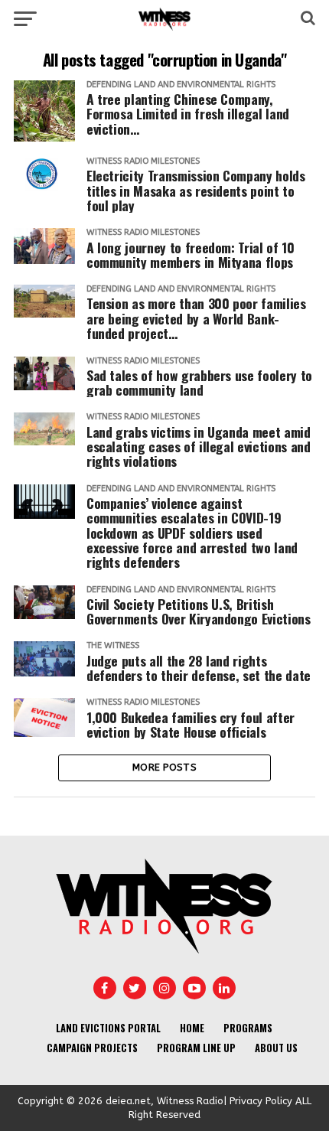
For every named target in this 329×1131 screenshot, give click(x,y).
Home (192, 1028)
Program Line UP (196, 1048)
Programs (247, 1028)
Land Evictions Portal (108, 1028)
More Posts (164, 767)
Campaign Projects (92, 1048)
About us (276, 1048)
